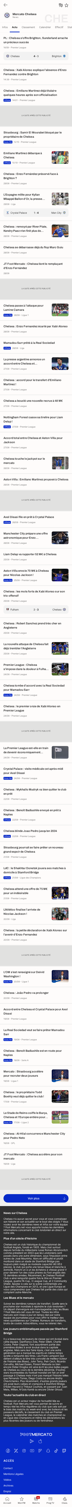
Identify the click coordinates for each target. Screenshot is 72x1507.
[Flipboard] (40, 1450)
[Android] (32, 1441)
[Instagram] (24, 1450)
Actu (14, 27)
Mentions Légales (13, 1473)
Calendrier (45, 27)
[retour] (5, 5)
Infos (5, 27)
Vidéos (7, 1479)
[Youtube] (32, 1450)
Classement (28, 27)
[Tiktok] (56, 1450)
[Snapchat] (48, 1450)
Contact (8, 1468)
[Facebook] (7, 1450)
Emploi (7, 1491)
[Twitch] (64, 1450)
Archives (8, 1485)
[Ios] (40, 1441)
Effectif (59, 27)
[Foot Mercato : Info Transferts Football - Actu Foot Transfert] (36, 1434)
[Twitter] (16, 1450)
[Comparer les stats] (61, 5)
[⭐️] (66, 5)
